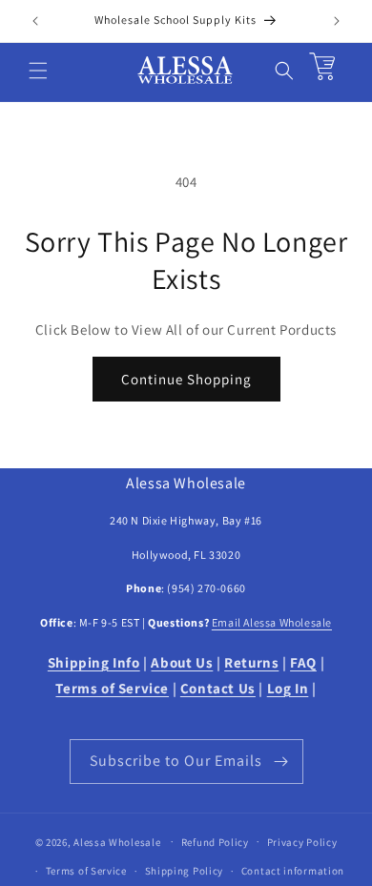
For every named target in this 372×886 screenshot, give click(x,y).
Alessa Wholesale (116, 841)
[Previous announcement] (35, 21)
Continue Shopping (186, 379)
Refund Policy (215, 842)
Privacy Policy (302, 842)
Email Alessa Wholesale (272, 622)
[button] (38, 71)
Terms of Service (86, 870)
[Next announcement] (337, 21)
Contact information (292, 870)
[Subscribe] (281, 761)
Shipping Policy (184, 870)
